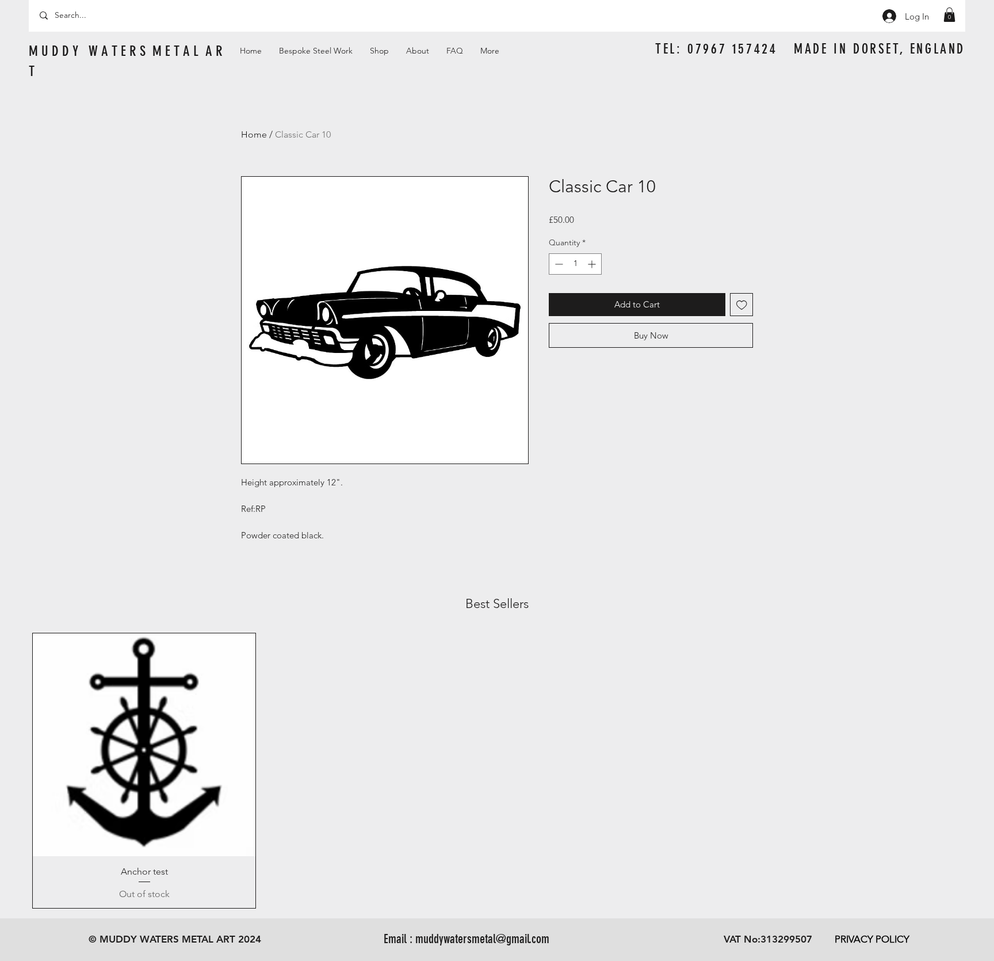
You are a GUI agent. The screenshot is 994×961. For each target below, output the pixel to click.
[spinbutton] (575, 264)
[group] (497, 770)
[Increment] (593, 264)
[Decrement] (557, 264)
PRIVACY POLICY (872, 939)
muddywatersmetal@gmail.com (482, 939)
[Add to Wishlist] (742, 305)
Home (254, 134)
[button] (949, 14)
